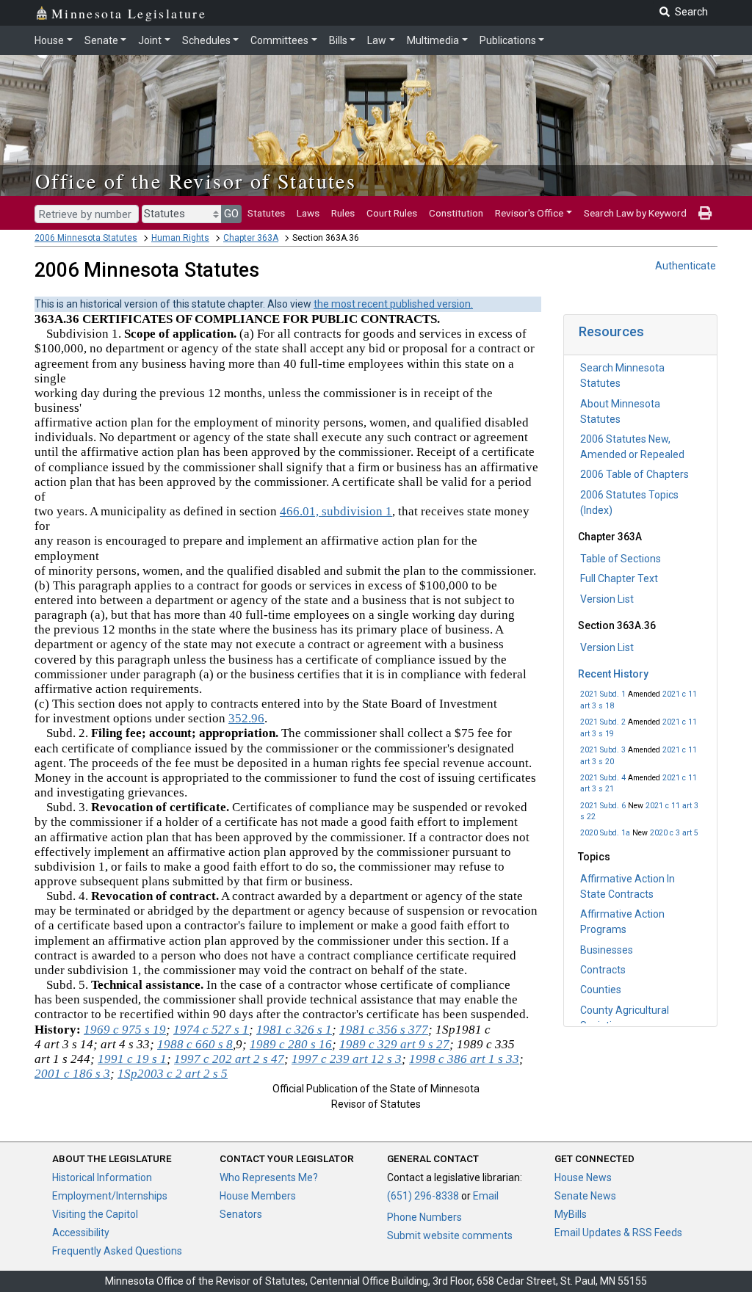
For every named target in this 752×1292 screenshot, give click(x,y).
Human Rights (180, 238)
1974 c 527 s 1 (211, 1030)
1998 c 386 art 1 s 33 (464, 1059)
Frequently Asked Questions (117, 1251)
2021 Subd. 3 (603, 750)
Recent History (613, 674)
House (49, 40)
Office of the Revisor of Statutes (195, 181)
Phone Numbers (424, 1217)
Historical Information (102, 1177)
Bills (338, 40)
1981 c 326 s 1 (294, 1030)
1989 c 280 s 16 (291, 1044)
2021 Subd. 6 (603, 805)
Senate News (585, 1196)
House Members (258, 1196)
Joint (150, 40)
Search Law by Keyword (635, 213)
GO (231, 213)
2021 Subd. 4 (603, 778)
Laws (308, 213)
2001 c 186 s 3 (72, 1074)
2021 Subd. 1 (603, 694)
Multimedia (433, 40)
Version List (607, 599)
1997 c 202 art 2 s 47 (229, 1059)
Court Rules (391, 213)
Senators (241, 1214)
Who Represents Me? (269, 1177)
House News (583, 1177)
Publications (508, 40)
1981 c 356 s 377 (383, 1030)
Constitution (456, 213)
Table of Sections (620, 559)
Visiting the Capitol (95, 1214)
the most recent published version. (393, 304)
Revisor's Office (529, 213)
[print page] (705, 213)
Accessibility (80, 1232)
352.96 (246, 718)
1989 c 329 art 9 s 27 (394, 1044)
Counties (600, 989)
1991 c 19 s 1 (132, 1059)
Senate (101, 40)
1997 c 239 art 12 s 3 (347, 1059)
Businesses (606, 950)
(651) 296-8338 (423, 1196)
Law (376, 40)
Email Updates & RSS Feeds (618, 1232)
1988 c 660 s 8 (195, 1044)
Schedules (206, 40)
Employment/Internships (109, 1196)
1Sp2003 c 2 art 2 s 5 (173, 1074)
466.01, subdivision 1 (336, 511)
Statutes (266, 213)
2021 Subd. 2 (603, 722)
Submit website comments (450, 1235)
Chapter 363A (250, 238)
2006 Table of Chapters (634, 474)
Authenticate (685, 266)
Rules (343, 213)
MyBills (570, 1214)
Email (486, 1196)
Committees (279, 40)
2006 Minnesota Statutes (86, 238)
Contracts (603, 970)
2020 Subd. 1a (605, 833)
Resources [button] (611, 331)
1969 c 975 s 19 (125, 1030)
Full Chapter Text (619, 578)
